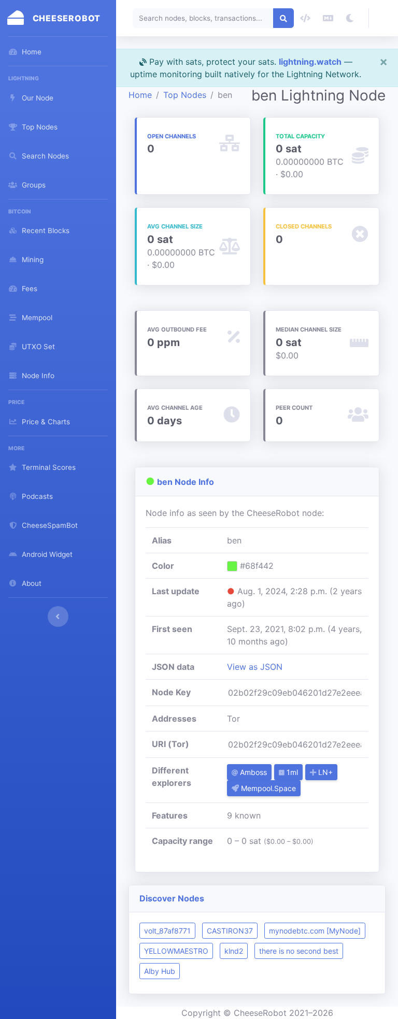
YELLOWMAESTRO (176, 950)
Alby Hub (159, 971)
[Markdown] (328, 18)
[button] (383, 18)
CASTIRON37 (230, 930)
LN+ (324, 772)
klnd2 (233, 950)
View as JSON (254, 667)
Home (140, 95)
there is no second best (298, 950)
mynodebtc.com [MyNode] (315, 930)
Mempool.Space (267, 788)
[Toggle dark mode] (349, 18)
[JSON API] (305, 18)
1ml (291, 772)
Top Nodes (184, 95)
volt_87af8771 (167, 930)
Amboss (252, 772)
